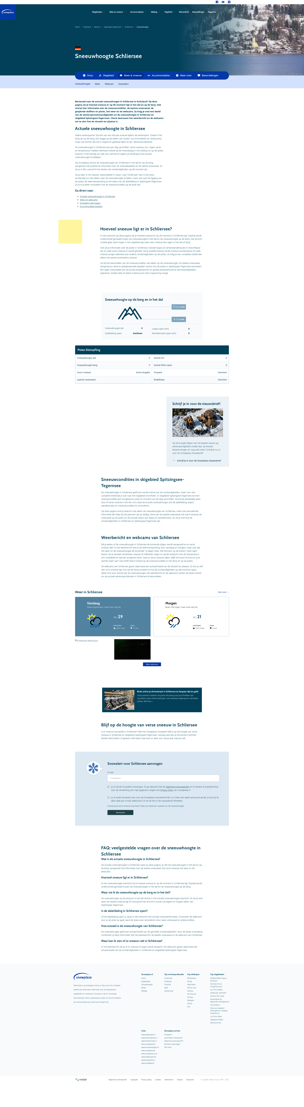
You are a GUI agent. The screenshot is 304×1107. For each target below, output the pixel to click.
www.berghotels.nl (148, 1060)
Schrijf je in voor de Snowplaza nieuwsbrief (198, 460)
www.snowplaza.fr (147, 1063)
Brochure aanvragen (172, 1044)
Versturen (120, 812)
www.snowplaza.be (148, 1044)
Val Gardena (215, 1005)
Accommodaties (137, 12)
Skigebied (108, 75)
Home (77, 27)
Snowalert (123, 83)
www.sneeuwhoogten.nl (150, 1047)
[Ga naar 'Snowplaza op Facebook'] (217, 2)
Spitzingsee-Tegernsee (112, 27)
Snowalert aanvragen (90, 203)
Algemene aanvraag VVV (173, 1041)
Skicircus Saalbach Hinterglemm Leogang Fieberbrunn (218, 1010)
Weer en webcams (89, 199)
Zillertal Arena (215, 1023)
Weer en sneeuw (116, 12)
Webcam (109, 83)
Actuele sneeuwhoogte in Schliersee (97, 196)
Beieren (97, 27)
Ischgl (189, 981)
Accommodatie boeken (91, 206)
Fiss (188, 1007)
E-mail (110, 772)
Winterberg (191, 978)
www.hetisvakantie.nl (149, 1038)
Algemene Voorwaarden (177, 786)
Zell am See (191, 988)
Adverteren (169, 1079)
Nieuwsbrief (184, 12)
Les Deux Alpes (216, 1016)
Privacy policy (146, 1079)
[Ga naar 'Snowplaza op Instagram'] (229, 2)
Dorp (90, 75)
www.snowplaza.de (148, 1050)
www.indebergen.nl (148, 1034)
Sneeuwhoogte (147, 984)
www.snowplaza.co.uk (149, 1053)
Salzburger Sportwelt (218, 993)
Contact (180, 1079)
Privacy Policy (166, 790)
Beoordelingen (198, 12)
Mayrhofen (191, 984)
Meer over (186, 75)
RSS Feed (167, 1047)
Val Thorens (191, 994)
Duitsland (87, 27)
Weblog (154, 12)
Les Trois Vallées (216, 990)
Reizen (143, 988)
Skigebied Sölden (216, 1019)
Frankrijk (167, 984)
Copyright (134, 1079)
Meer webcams (152, 664)
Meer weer (222, 592)
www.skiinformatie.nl (149, 1041)
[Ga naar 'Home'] (7, 12)
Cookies (158, 1079)
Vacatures (190, 1079)
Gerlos (189, 1003)
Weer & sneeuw (133, 75)
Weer (97, 83)
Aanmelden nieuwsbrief (173, 1038)
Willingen (190, 1000)
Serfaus (190, 997)
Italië (166, 988)
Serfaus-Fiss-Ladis (217, 996)
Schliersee (129, 27)
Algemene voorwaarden (118, 1079)
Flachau (190, 991)
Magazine (212, 12)
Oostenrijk (168, 978)
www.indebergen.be (148, 1057)
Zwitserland (168, 991)
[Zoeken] (228, 12)
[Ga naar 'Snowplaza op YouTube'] (223, 2)
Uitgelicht (168, 12)
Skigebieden (97, 12)
